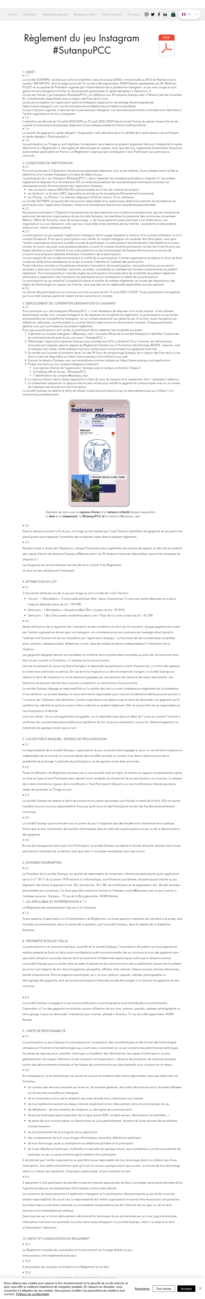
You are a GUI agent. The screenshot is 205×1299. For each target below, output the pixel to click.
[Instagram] (146, 14)
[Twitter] (152, 14)
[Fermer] (200, 1288)
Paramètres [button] (142, 1289)
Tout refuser (164, 1289)
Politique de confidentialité (32, 1294)
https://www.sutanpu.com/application (145, 360)
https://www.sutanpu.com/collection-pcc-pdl (98, 356)
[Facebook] (159, 14)
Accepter (186, 1289)
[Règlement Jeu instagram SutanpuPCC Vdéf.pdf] (167, 46)
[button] (173, 14)
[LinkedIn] (165, 14)
